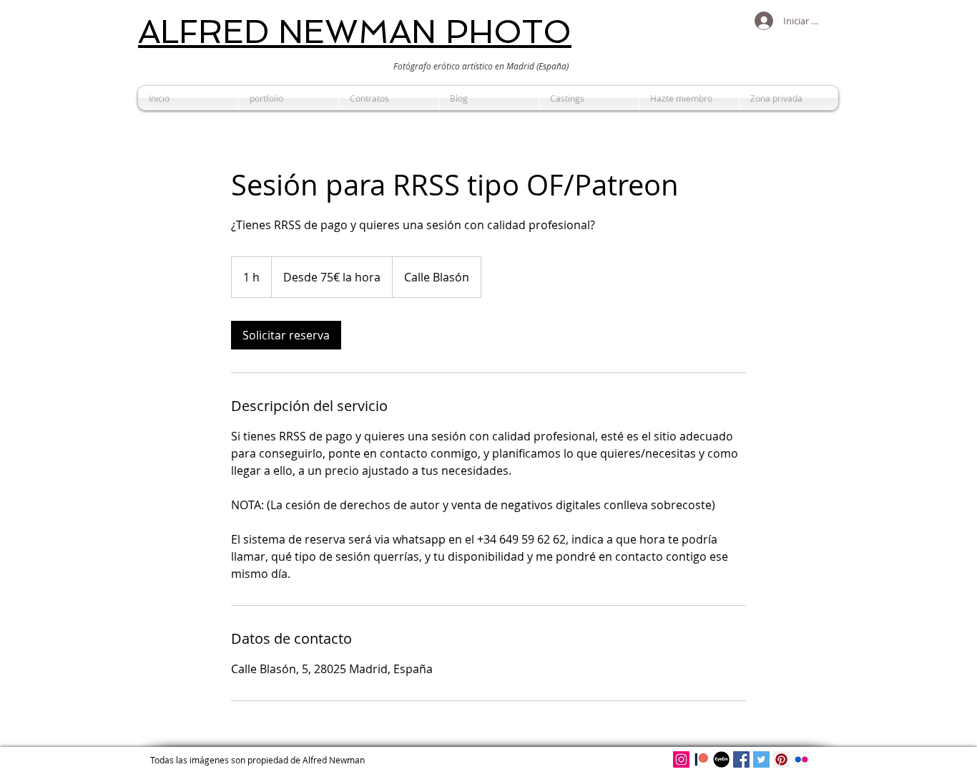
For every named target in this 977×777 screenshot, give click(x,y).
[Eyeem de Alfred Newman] (721, 759)
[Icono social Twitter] (761, 759)
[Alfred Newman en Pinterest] (781, 759)
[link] (286, 335)
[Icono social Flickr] (801, 759)
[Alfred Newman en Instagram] (681, 759)
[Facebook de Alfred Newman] (741, 759)
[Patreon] (701, 759)
